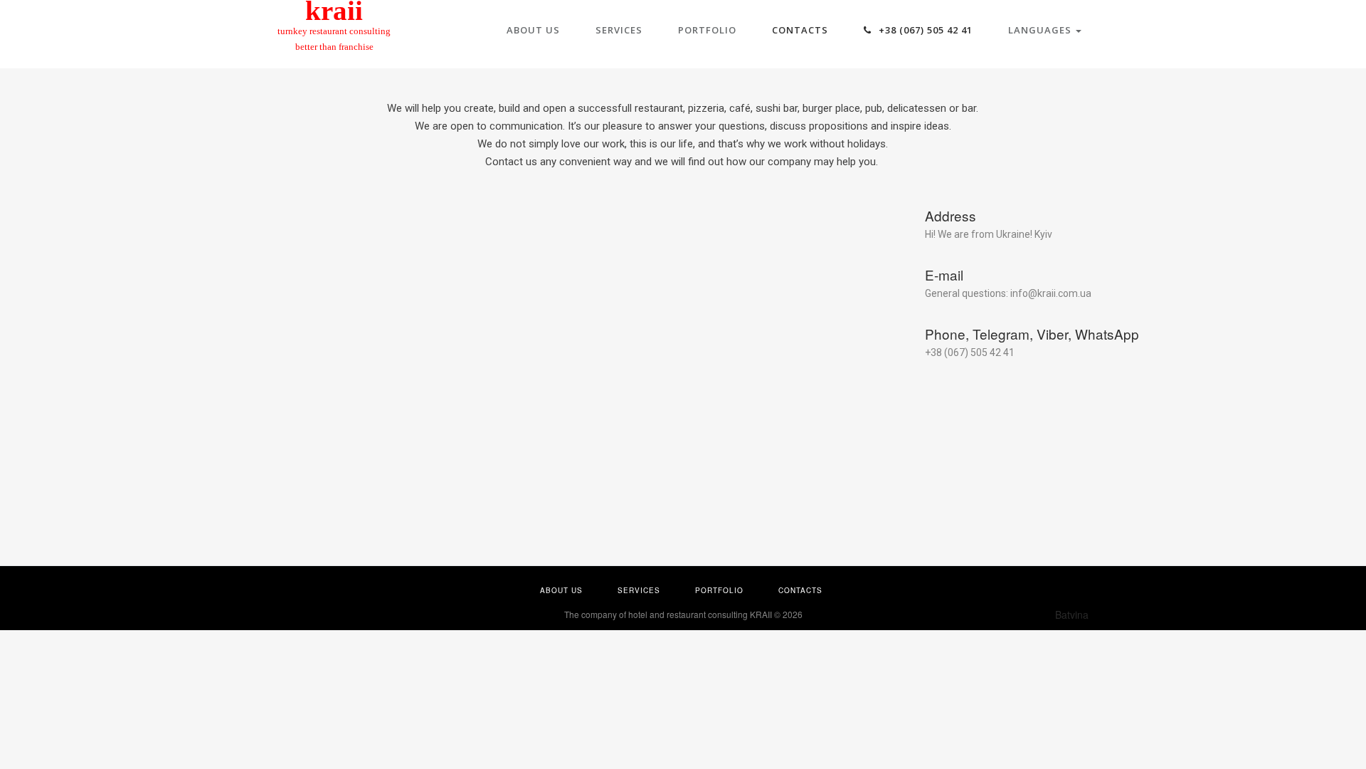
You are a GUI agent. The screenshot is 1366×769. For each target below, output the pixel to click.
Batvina (1072, 614)
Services (618, 29)
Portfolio (707, 29)
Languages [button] (1041, 29)
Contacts (800, 29)
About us (533, 29)
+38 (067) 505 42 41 (924, 29)
